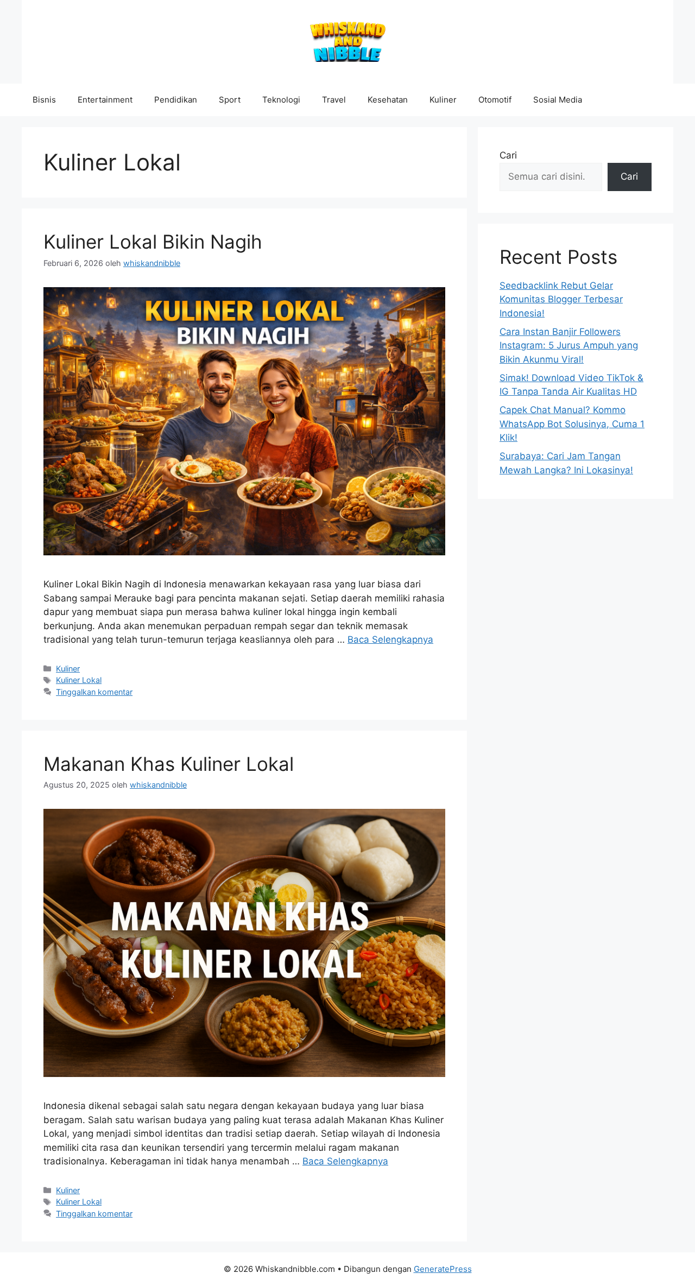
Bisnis (44, 99)
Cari (508, 155)
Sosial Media (557, 99)
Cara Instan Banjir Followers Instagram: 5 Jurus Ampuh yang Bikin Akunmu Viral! (569, 345)
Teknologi (281, 99)
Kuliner (443, 99)
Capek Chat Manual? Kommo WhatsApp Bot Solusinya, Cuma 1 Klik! (572, 423)
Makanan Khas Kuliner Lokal (168, 763)
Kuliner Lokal (79, 680)
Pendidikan (175, 99)
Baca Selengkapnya (390, 639)
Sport (230, 99)
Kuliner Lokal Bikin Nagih (152, 241)
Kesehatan (388, 99)
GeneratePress (443, 1269)
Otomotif (494, 99)
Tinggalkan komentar (94, 691)
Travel (334, 99)
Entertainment (105, 99)
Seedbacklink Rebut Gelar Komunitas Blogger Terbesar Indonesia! (561, 299)
